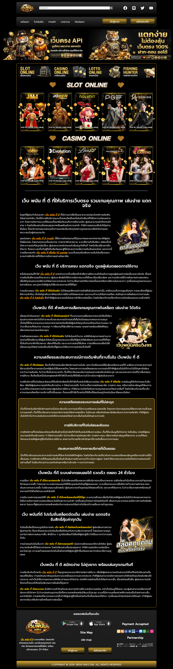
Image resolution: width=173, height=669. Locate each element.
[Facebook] (125, 8)
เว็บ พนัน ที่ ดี (27, 639)
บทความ (65, 22)
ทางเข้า (52, 22)
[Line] (134, 8)
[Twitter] (142, 8)
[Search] (111, 7)
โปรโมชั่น (38, 22)
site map (86, 639)
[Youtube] (151, 8)
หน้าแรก (25, 22)
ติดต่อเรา (79, 22)
